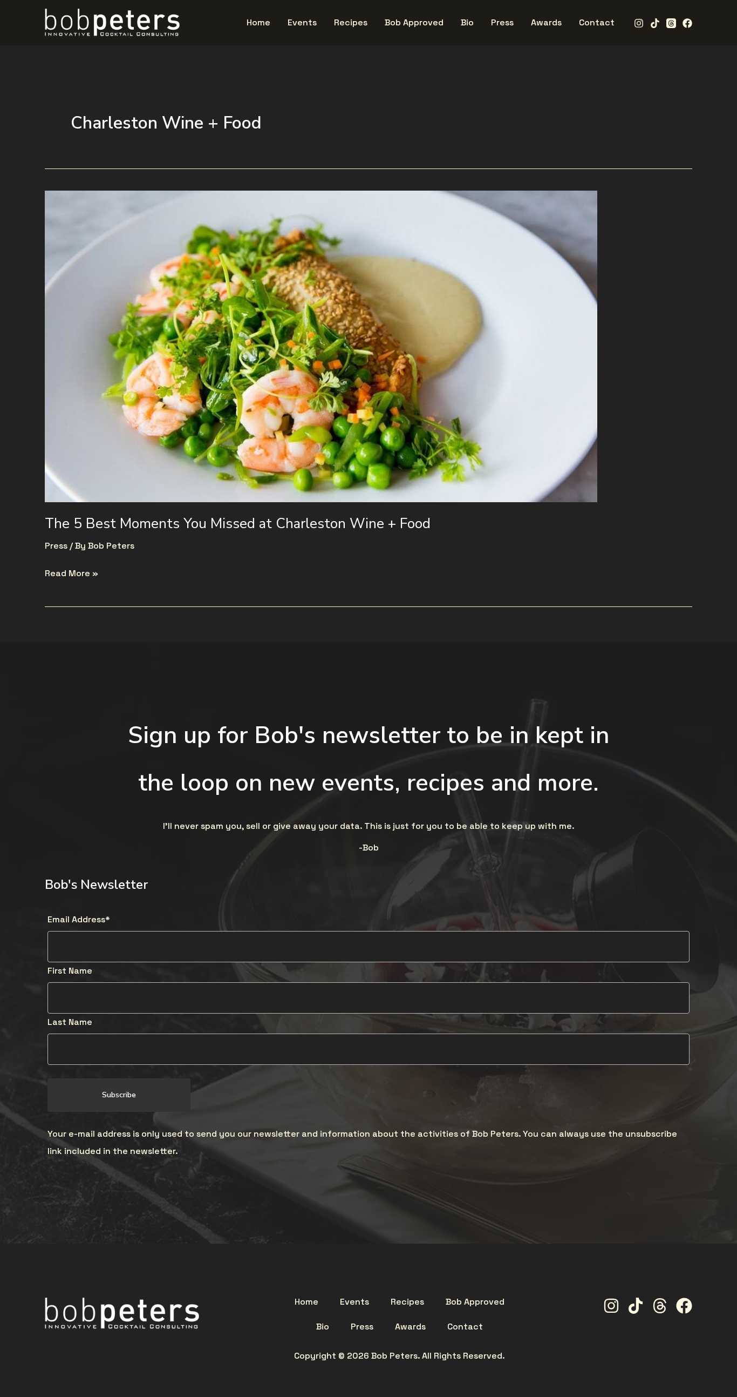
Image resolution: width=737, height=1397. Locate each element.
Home (306, 1302)
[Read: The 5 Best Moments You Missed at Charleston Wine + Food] (321, 345)
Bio (322, 1326)
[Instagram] (639, 23)
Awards (410, 1326)
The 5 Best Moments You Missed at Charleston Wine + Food (238, 523)
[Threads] (671, 23)
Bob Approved (475, 1302)
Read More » (71, 572)
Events (354, 1302)
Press (56, 545)
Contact (465, 1326)
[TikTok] (655, 23)
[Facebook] (687, 23)
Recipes (407, 1302)
